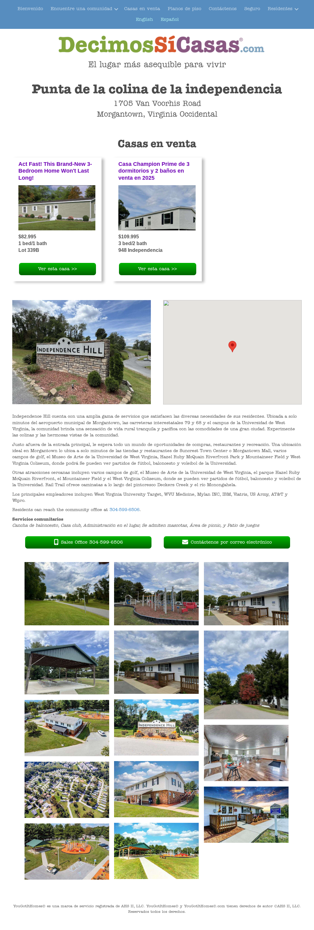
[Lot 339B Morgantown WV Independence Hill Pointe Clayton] (56, 207)
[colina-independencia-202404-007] (246, 815)
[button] (116, 9)
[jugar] (156, 594)
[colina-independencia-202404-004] (67, 790)
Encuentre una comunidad (81, 9)
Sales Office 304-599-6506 (92, 542)
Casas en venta (142, 9)
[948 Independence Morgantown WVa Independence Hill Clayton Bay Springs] (156, 207)
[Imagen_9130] (67, 662)
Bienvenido (30, 9)
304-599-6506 (124, 510)
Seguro (252, 9)
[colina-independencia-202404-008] (156, 851)
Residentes (280, 9)
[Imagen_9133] (246, 594)
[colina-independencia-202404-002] (246, 753)
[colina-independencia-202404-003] (156, 789)
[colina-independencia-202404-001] (67, 728)
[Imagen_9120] (67, 594)
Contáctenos (223, 9)
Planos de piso (184, 9)
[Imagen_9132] (156, 662)
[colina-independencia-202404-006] (156, 727)
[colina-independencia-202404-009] (67, 851)
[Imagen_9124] (246, 675)
